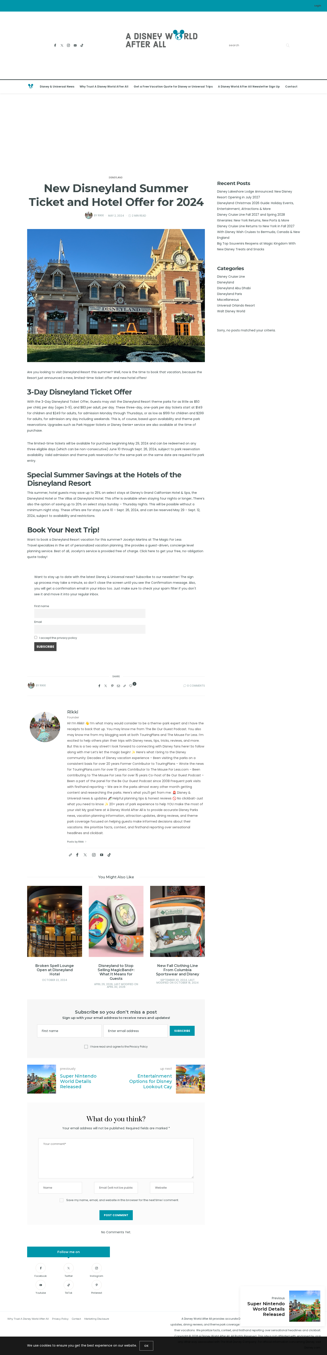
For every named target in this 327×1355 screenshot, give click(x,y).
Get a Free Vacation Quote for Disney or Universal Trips (173, 86)
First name (41, 606)
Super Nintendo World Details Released (266, 1309)
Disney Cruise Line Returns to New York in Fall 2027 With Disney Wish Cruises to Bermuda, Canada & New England (258, 232)
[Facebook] (55, 45)
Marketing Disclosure (96, 1318)
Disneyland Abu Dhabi (234, 288)
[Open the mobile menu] (318, 86)
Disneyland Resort (76, 372)
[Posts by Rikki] (88, 215)
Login (317, 5)
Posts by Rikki (76, 841)
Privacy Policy (138, 1046)
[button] (37, 929)
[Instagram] (68, 45)
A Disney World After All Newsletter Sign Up (249, 86)
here (152, 551)
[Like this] (131, 686)
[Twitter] (62, 45)
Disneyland (116, 177)
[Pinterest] (112, 686)
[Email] (118, 686)
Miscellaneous (228, 299)
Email (38, 622)
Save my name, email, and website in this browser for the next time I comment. (122, 1200)
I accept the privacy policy (58, 638)
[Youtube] (75, 45)
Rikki (101, 215)
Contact (291, 86)
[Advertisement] (163, 134)
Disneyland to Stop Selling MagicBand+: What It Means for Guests (54, 972)
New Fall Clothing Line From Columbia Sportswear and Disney (116, 970)
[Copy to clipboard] (124, 686)
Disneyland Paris (229, 294)
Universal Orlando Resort (236, 305)
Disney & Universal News (57, 86)
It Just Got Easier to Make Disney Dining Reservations (178, 970)
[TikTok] (82, 45)
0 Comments (196, 685)
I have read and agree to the (119, 1046)
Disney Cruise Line (231, 276)
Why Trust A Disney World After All (104, 86)
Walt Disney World (231, 311)
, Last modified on (55, 985)
